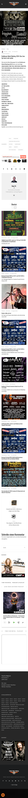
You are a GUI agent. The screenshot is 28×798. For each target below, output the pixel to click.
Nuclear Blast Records (8, 722)
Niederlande (17, 144)
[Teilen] (3, 169)
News (10, 51)
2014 (10, 138)
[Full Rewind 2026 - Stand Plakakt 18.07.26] (14, 406)
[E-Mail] (15, 169)
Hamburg (11, 710)
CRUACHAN (16, 138)
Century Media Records (17, 704)
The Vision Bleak (12, 149)
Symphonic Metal (19, 726)
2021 (11, 700)
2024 (24, 700)
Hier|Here (13, 685)
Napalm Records (6, 720)
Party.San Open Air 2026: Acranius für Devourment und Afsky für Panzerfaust (13, 491)
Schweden (9, 726)
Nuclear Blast (17, 720)
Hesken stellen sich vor (6, 313)
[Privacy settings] (3, 795)
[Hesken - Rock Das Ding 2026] (14, 296)
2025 (3, 702)
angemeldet (10, 537)
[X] (6, 780)
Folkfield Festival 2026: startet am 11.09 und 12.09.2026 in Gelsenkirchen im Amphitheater (14, 240)
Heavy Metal (13, 712)
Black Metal (5, 704)
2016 (16, 698)
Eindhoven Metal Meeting (14, 141)
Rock (3, 726)
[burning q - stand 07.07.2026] (14, 259)
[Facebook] (3, 780)
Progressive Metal (7, 724)
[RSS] (18, 780)
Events (3, 273)
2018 (24, 698)
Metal (17, 716)
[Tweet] (7, 169)
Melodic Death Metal (8, 716)
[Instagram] (9, 780)
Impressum (16, 777)
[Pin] (11, 169)
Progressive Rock (19, 724)
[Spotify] (15, 780)
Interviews (8, 310)
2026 (7, 702)
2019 (3, 700)
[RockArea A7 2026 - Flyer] (14, 369)
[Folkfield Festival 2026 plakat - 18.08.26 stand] (14, 223)
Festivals (7, 273)
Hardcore (19, 710)
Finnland (4, 710)
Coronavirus (6, 706)
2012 (3, 698)
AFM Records (14, 702)
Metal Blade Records (8, 718)
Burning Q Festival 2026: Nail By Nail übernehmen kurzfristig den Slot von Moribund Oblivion (12, 458)
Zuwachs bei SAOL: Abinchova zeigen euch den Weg (14, 509)
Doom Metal (14, 708)
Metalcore (19, 718)
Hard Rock (5, 712)
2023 (20, 700)
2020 (7, 700)
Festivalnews (4, 237)
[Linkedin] (12, 780)
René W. (5, 51)
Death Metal (14, 706)
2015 (11, 698)
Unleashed (21, 149)
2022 (16, 700)
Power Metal (20, 722)
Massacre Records (7, 714)
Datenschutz (22, 777)
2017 (20, 698)
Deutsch (3, 310)
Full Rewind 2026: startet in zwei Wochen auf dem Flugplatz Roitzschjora (12, 424)
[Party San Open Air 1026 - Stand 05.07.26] (14, 474)
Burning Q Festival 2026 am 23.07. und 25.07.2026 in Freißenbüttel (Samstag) (13, 276)
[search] (24, 547)
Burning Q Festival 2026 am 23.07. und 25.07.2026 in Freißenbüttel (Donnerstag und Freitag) (13, 349)
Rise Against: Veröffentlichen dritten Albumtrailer (14, 523)
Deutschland (6, 708)
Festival (11, 144)
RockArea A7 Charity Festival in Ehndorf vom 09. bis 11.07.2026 (12, 387)
